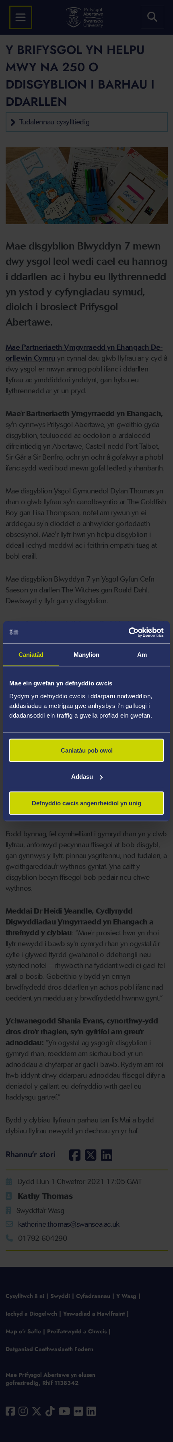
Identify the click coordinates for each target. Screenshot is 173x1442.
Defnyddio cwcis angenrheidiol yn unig (86, 802)
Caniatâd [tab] (31, 654)
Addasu (82, 776)
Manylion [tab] (87, 654)
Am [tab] (142, 654)
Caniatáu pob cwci (87, 750)
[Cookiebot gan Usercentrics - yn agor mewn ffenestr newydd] (128, 632)
